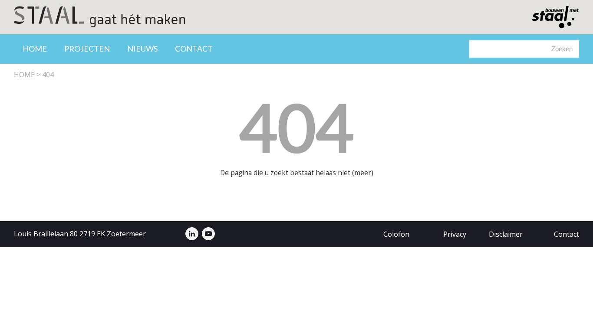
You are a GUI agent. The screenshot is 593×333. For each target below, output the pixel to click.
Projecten (87, 48)
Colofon (396, 234)
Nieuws (142, 48)
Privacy (454, 234)
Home (35, 48)
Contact (194, 48)
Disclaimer (506, 234)
